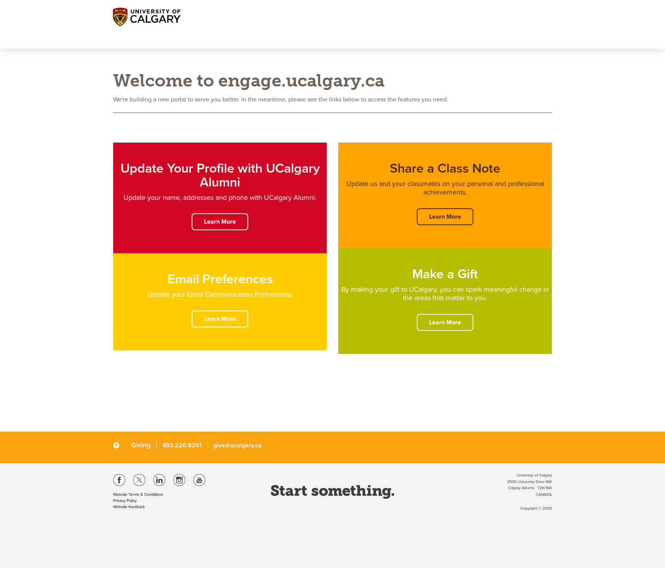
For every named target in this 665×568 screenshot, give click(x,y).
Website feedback (129, 507)
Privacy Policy (125, 500)
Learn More (220, 222)
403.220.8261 (182, 445)
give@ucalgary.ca (238, 445)
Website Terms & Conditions (138, 494)
